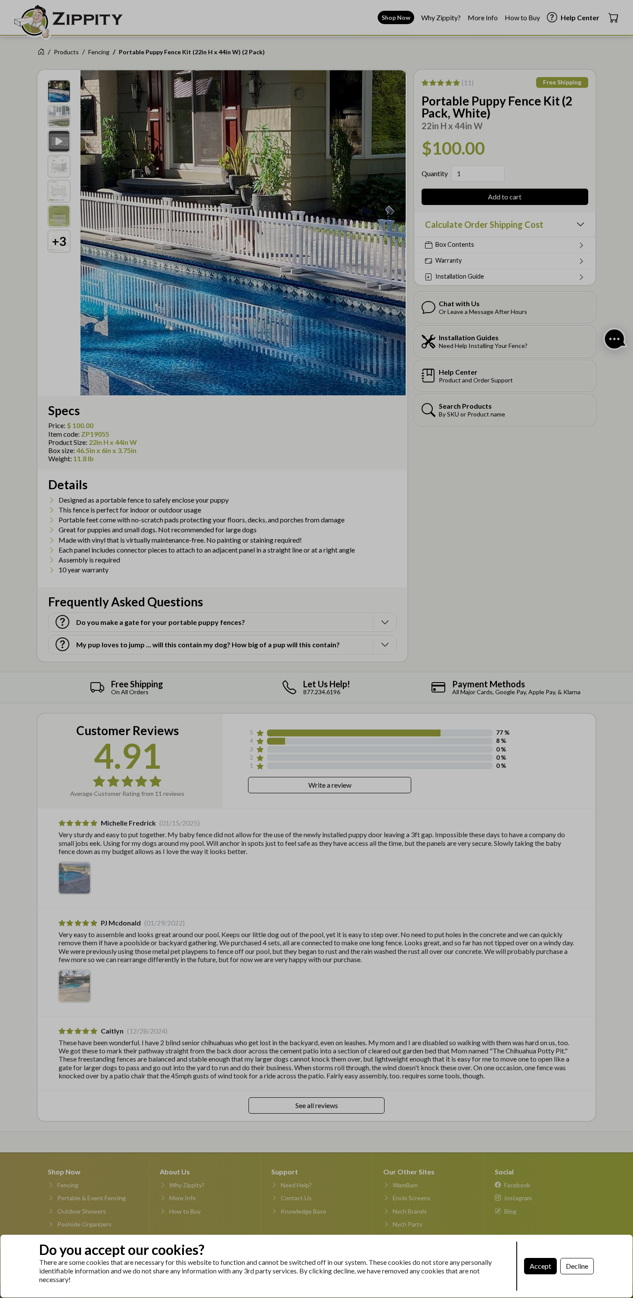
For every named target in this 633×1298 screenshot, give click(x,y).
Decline (577, 1266)
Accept (540, 1266)
